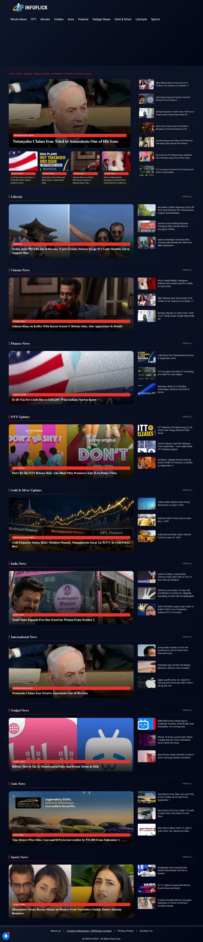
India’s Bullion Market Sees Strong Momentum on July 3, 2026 (174, 503)
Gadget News (101, 19)
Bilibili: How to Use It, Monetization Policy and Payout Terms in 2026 (55, 766)
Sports (155, 19)
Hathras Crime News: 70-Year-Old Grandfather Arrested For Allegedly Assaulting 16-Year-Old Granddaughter (176, 593)
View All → (188, 196)
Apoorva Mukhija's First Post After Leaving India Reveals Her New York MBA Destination (175, 242)
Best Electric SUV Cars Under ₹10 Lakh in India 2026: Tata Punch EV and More (176, 813)
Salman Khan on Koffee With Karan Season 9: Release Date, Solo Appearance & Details (83, 181)
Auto (71, 19)
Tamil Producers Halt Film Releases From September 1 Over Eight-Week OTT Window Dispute (175, 446)
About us (56, 930)
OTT (33, 19)
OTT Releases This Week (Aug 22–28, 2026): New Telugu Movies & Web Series (175, 430)
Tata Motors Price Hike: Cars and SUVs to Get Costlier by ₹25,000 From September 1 (66, 840)
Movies (45, 19)
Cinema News (79, 173)
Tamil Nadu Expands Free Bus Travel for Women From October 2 (173, 98)
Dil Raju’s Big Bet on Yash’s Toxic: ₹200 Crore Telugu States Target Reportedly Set (175, 113)
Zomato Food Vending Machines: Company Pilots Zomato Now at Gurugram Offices (173, 226)
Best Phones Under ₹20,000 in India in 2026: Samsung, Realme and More (176, 756)
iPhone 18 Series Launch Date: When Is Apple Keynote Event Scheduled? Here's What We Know (175, 740)
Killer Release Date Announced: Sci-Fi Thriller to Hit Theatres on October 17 (172, 84)
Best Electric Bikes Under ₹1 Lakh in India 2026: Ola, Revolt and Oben (174, 829)
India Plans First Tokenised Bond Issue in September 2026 (53, 180)
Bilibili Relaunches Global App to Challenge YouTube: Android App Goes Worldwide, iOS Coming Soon (176, 723)
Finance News (17, 173)
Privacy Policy (126, 930)
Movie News (19, 19)
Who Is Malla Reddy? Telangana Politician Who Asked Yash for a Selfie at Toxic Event (115, 181)
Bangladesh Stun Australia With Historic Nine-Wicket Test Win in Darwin (172, 870)
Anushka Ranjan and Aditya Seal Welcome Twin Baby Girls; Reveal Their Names (174, 142)
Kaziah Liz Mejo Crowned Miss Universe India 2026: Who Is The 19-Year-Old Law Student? (175, 577)
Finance (83, 19)
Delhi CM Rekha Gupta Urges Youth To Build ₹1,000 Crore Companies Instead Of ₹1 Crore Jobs (176, 609)
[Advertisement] (101, 45)
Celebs (59, 19)
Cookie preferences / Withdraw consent (89, 930)
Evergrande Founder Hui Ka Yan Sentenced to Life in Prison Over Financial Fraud (173, 650)
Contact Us (146, 930)
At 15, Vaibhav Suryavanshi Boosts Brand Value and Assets (174, 886)
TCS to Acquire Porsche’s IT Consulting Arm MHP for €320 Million (176, 373)
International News (24, 135)
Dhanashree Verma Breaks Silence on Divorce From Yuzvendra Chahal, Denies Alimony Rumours (67, 911)
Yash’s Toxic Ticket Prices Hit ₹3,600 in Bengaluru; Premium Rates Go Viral (172, 127)
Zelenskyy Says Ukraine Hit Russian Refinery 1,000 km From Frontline (174, 666)
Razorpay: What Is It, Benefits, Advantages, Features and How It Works (173, 389)
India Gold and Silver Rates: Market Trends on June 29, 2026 (174, 536)
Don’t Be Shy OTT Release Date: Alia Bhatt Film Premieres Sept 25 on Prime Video (174, 156)
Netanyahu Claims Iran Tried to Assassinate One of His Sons (65, 141)
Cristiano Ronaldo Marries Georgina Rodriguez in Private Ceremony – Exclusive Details (174, 903)
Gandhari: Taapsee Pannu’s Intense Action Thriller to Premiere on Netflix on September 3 (175, 462)
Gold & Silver (123, 19)
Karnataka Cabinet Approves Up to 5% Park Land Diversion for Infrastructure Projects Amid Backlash (176, 210)
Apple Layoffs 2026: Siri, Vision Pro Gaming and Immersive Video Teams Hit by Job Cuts (175, 683)
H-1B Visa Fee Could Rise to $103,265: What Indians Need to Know (23, 180)
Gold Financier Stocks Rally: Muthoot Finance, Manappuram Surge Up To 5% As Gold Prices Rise (71, 544)
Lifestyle (141, 19)
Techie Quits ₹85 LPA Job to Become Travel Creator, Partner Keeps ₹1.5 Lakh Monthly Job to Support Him (71, 251)
